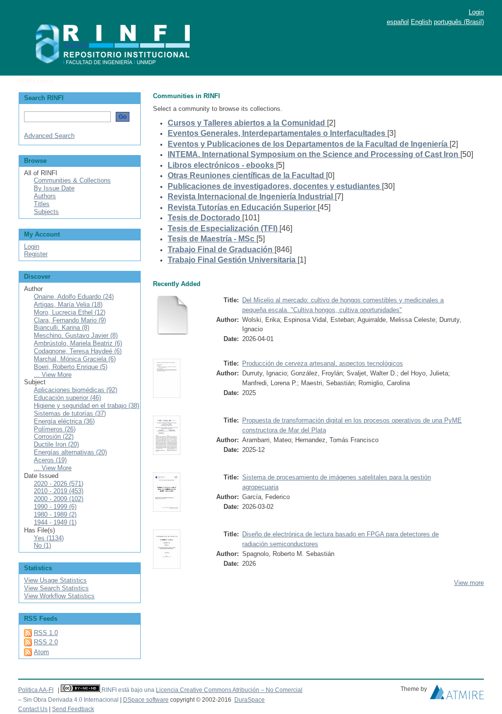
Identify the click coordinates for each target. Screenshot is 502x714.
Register (36, 254)
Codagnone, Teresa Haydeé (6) (78, 351)
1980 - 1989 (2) (55, 514)
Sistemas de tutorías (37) (70, 413)
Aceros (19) (50, 460)
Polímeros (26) (54, 429)
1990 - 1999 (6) (55, 506)
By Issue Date (54, 188)
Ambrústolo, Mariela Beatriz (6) (78, 343)
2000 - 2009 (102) (58, 498)
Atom (41, 652)
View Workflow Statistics (59, 596)
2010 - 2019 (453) (58, 491)
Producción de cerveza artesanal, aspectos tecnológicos (322, 363)
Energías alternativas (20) (70, 452)
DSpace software (146, 699)
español (398, 22)
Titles (42, 204)
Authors (45, 196)
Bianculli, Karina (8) (61, 327)
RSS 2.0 (46, 642)
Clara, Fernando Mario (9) (70, 320)
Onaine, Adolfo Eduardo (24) (74, 296)
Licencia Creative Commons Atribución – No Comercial (229, 690)
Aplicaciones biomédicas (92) (75, 390)
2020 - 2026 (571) (58, 483)
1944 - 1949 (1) (55, 522)
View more (469, 582)
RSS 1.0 (46, 632)
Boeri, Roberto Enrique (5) (70, 366)
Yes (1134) (49, 538)
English (421, 22)
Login (476, 12)
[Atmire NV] (457, 694)
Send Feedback (73, 709)
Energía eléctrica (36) (64, 421)
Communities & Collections (72, 180)
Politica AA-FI (35, 690)
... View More (53, 374)
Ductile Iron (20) (56, 444)
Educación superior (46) (67, 397)
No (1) (42, 545)
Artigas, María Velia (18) (68, 304)
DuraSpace (249, 699)
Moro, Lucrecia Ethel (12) (69, 312)
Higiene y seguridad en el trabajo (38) (86, 405)
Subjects (46, 211)
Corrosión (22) (54, 436)
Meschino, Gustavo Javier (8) (76, 335)
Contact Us (33, 709)
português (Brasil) (459, 22)
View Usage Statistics (55, 580)
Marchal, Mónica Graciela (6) (75, 359)
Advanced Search (49, 135)
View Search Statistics (56, 588)
